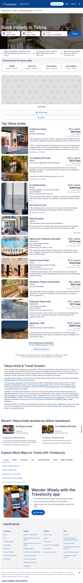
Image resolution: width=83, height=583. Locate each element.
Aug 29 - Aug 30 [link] (32, 68)
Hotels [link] (15, 10)
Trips (67, 4)
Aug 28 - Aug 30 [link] (51, 68)
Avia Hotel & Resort (17, 408)
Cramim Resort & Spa (52, 387)
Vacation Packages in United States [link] (32, 544)
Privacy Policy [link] (47, 534)
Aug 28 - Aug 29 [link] (12, 68)
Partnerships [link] (7, 545)
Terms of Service (22, 581)
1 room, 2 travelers (54, 34)
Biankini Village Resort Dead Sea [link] (13, 482)
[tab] (6, 459)
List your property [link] (8, 541)
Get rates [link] (77, 233)
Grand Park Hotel (24, 395)
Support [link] (65, 534)
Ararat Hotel (37, 397)
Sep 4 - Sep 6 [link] (71, 68)
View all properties (41, 349)
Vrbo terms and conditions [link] (51, 545)
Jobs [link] (4, 538)
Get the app (38, 512)
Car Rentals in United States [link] (31, 552)
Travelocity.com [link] (6, 10)
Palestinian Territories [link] (25, 10)
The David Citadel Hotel (39, 385)
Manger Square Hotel (26, 380)
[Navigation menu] (79, 4)
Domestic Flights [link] (28, 548)
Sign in (73, 4)
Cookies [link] (45, 538)
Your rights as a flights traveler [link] (70, 556)
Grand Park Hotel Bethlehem (55, 397)
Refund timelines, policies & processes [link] (71, 547)
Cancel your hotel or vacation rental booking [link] (70, 539)
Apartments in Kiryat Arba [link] (11, 474)
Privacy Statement (8, 581)
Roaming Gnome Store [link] (10, 555)
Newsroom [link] (6, 548)
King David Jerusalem (15, 383)
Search (75, 34)
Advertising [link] (6, 559)
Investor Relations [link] (8, 552)
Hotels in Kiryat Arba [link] (9, 470)
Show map (43, 112)
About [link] (5, 534)
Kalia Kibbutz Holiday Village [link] (12, 478)
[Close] (79, 572)
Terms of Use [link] (47, 541)
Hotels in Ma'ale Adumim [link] (10, 466)
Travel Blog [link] (26, 566)
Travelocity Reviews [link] (29, 555)
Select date (10, 34)
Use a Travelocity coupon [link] (71, 552)
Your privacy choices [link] (49, 552)
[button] (41, 453)
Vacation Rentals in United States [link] (31, 539)
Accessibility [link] (47, 548)
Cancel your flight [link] (68, 543)
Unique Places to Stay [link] (30, 562)
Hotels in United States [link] (30, 534)
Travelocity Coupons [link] (29, 559)
